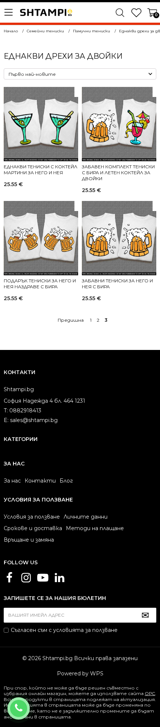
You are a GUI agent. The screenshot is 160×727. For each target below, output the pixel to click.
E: (6, 420)
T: (6, 410)
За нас (12, 480)
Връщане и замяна (29, 539)
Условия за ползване (32, 516)
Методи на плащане (95, 528)
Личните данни (86, 516)
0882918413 (28, 703)
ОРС (150, 693)
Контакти (40, 480)
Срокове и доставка (33, 528)
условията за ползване (85, 630)
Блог (66, 480)
